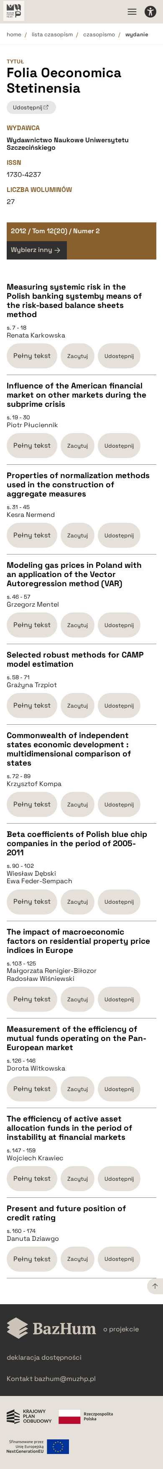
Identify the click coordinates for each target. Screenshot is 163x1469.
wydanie (136, 34)
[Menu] (132, 12)
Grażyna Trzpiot (32, 685)
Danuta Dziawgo (33, 1238)
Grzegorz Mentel (33, 604)
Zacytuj (77, 356)
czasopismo (99, 34)
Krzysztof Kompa (34, 784)
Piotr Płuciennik (32, 425)
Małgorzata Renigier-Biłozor (52, 971)
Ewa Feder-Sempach (39, 881)
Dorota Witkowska (36, 1068)
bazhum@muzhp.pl (65, 1378)
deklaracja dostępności (44, 1357)
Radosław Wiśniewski (40, 979)
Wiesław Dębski (31, 873)
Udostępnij (119, 356)
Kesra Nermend (31, 515)
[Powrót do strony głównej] (52, 1329)
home (14, 34)
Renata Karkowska (36, 335)
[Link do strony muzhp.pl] (13, 12)
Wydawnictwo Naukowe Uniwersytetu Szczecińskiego (68, 144)
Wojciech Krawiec (35, 1158)
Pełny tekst (32, 355)
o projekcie (121, 1329)
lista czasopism (52, 34)
